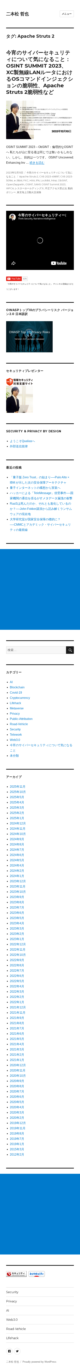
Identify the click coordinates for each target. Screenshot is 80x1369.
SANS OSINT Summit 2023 (49, 184)
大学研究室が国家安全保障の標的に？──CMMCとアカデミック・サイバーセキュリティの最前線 (40, 524)
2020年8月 (17, 1086)
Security (15, 729)
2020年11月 (17, 1070)
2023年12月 (18, 881)
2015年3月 (17, 1149)
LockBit (45, 180)
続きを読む (37, 162)
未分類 (14, 755)
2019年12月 (18, 1123)
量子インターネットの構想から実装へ (35, 487)
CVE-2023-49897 (49, 176)
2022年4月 (17, 986)
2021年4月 (17, 1044)
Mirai (54, 180)
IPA (38, 180)
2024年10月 (18, 834)
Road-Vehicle (19, 724)
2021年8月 (17, 1023)
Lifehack (15, 703)
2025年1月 (17, 818)
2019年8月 (17, 1133)
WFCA (10, 188)
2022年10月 (18, 954)
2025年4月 (17, 802)
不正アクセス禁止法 (56, 188)
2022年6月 (17, 975)
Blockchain (17, 687)
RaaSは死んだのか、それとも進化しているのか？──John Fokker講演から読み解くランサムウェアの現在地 (41, 509)
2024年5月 (17, 860)
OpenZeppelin (15, 184)
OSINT (29, 184)
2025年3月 (17, 807)
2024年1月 (17, 876)
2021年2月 (17, 1054)
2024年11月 (17, 828)
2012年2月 (17, 1154)
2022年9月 (17, 960)
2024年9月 (17, 839)
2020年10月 (18, 1075)
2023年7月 (17, 907)
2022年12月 (18, 944)
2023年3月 (17, 928)
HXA (32, 180)
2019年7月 (17, 1138)
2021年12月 (18, 1007)
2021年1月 (17, 1060)
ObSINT (62, 180)
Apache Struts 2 (28, 176)
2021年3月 (17, 1049)
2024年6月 (17, 855)
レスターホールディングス (29, 188)
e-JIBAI (18, 180)
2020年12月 (18, 1065)
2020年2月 (17, 1117)
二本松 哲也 (17, 14)
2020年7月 (17, 1091)
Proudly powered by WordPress (39, 1361)
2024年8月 (17, 844)
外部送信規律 (19, 446)
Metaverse (17, 708)
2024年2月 (17, 870)
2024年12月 (18, 823)
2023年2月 (17, 933)
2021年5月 (17, 1039)
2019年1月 (17, 1144)
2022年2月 (17, 996)
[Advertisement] (40, 589)
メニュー (67, 13)
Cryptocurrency (20, 697)
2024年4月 (17, 865)
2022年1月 (17, 1002)
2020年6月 (17, 1096)
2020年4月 (17, 1107)
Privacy (15, 713)
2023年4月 (17, 923)
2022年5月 (17, 981)
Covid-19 (16, 692)
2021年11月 (17, 1012)
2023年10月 (18, 891)
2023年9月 (17, 897)
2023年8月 (17, 902)
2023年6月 (17, 912)
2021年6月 (17, 1033)
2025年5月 (17, 797)
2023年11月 (17, 886)
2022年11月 (17, 949)
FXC (25, 180)
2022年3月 (17, 991)
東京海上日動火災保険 (29, 192)
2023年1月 (17, 939)
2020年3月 (17, 1112)
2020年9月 (17, 1081)
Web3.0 (15, 739)
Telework (16, 734)
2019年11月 (17, 1128)
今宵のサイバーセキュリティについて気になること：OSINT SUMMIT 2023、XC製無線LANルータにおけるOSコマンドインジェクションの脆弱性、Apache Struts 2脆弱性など (39, 72)
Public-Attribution (21, 718)
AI (11, 682)
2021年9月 (17, 1017)
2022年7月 (17, 970)
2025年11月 (17, 786)
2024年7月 (17, 849)
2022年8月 (17, 965)
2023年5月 (17, 918)
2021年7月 (17, 1028)
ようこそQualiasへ (22, 441)
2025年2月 (17, 812)
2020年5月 (17, 1102)
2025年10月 (18, 791)
